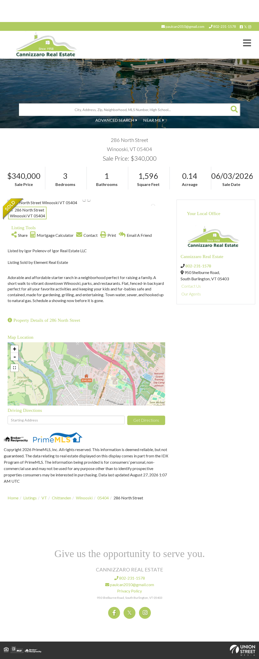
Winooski (84, 497)
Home (13, 497)
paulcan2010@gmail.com (184, 26)
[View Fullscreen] (14, 368)
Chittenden (61, 497)
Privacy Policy (129, 590)
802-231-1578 (224, 26)
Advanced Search (114, 120)
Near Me (152, 120)
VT (44, 497)
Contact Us (191, 286)
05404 (103, 497)
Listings (30, 497)
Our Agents (191, 293)
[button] (234, 109)
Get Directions (146, 420)
